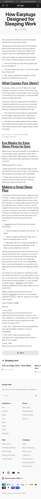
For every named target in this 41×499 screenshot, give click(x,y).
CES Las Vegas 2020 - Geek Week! (16, 366)
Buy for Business (28, 448)
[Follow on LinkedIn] (18, 472)
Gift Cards (26, 407)
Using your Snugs (8, 455)
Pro (3, 407)
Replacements (27, 411)
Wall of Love (26, 451)
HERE (16, 303)
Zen (3, 419)
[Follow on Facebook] (3, 472)
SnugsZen (8, 224)
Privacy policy (27, 459)
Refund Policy (27, 466)
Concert (5, 411)
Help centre (6, 444)
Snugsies (5, 433)
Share (22, 353)
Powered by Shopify (19, 493)
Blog (24, 444)
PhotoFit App (6, 451)
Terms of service (28, 462)
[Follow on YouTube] (13, 472)
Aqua (4, 415)
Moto (4, 422)
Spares (25, 419)
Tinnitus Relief (7, 459)
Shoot (4, 426)
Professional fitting (9, 448)
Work (4, 430)
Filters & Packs (27, 415)
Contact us (26, 455)
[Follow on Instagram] (8, 472)
